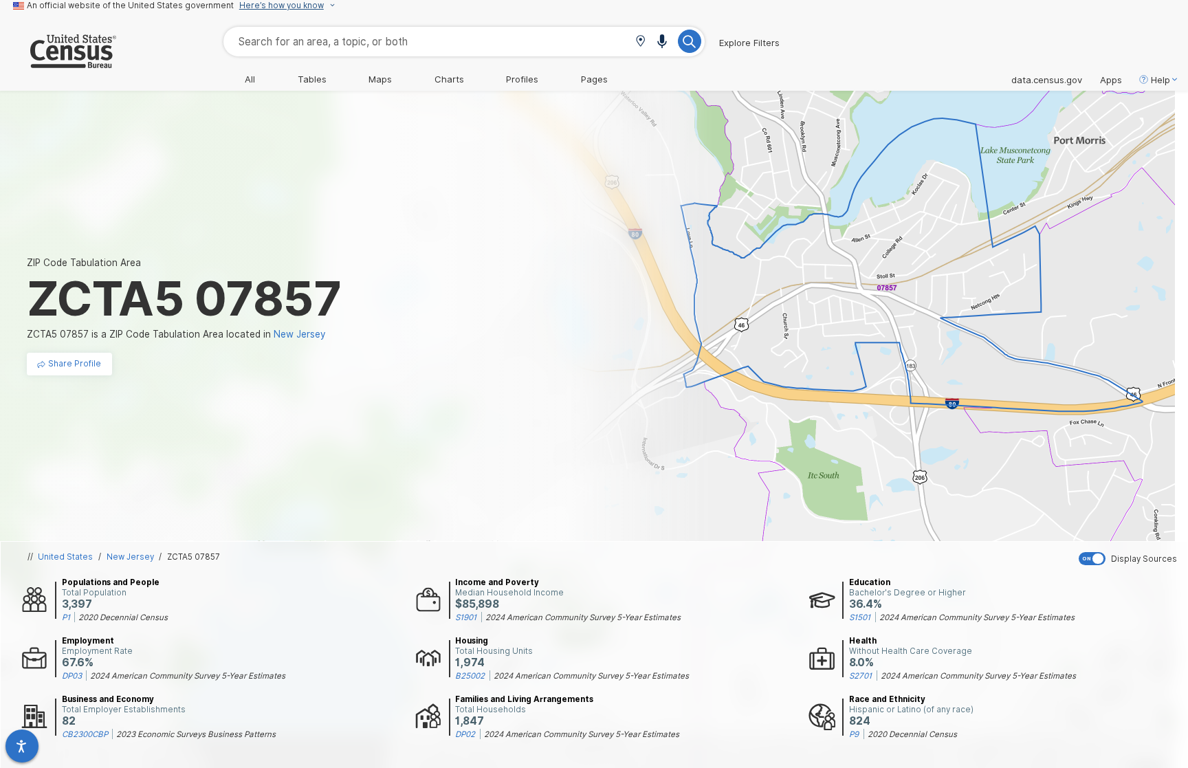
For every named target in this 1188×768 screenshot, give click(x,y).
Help (1160, 79)
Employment (88, 641)
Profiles (522, 79)
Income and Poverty (497, 582)
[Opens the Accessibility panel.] (22, 745)
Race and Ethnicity (887, 699)
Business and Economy (108, 699)
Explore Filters (749, 42)
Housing (471, 641)
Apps (1111, 79)
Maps (380, 79)
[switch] (1130, 558)
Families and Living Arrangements (524, 699)
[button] (640, 42)
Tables (312, 79)
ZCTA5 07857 (193, 557)
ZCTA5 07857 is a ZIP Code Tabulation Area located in (176, 334)
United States (65, 557)
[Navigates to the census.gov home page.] (58, 62)
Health (863, 641)
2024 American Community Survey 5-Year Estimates (583, 617)
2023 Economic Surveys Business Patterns (196, 734)
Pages (594, 79)
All (250, 79)
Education (869, 582)
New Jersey (130, 557)
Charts (449, 79)
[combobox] (464, 41)
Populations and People (111, 582)
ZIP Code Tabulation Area (84, 262)
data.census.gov (1046, 79)
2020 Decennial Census (123, 617)
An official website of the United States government (130, 5)
